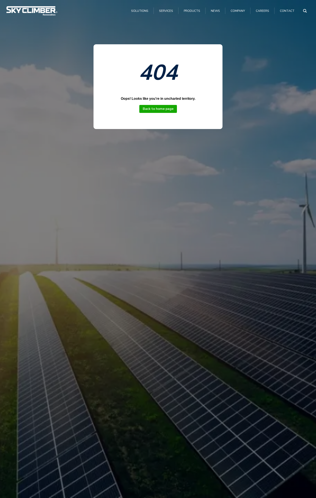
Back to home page (158, 108)
